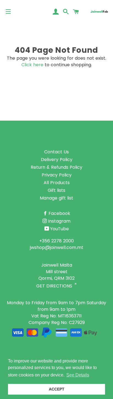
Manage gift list (56, 198)
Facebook (59, 213)
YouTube (59, 229)
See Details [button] (77, 375)
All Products (57, 182)
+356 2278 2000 (56, 241)
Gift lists (56, 190)
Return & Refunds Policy (56, 167)
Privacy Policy (57, 175)
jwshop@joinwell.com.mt (56, 247)
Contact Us (56, 152)
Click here (32, 65)
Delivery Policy (56, 159)
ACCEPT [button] (56, 389)
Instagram (59, 221)
